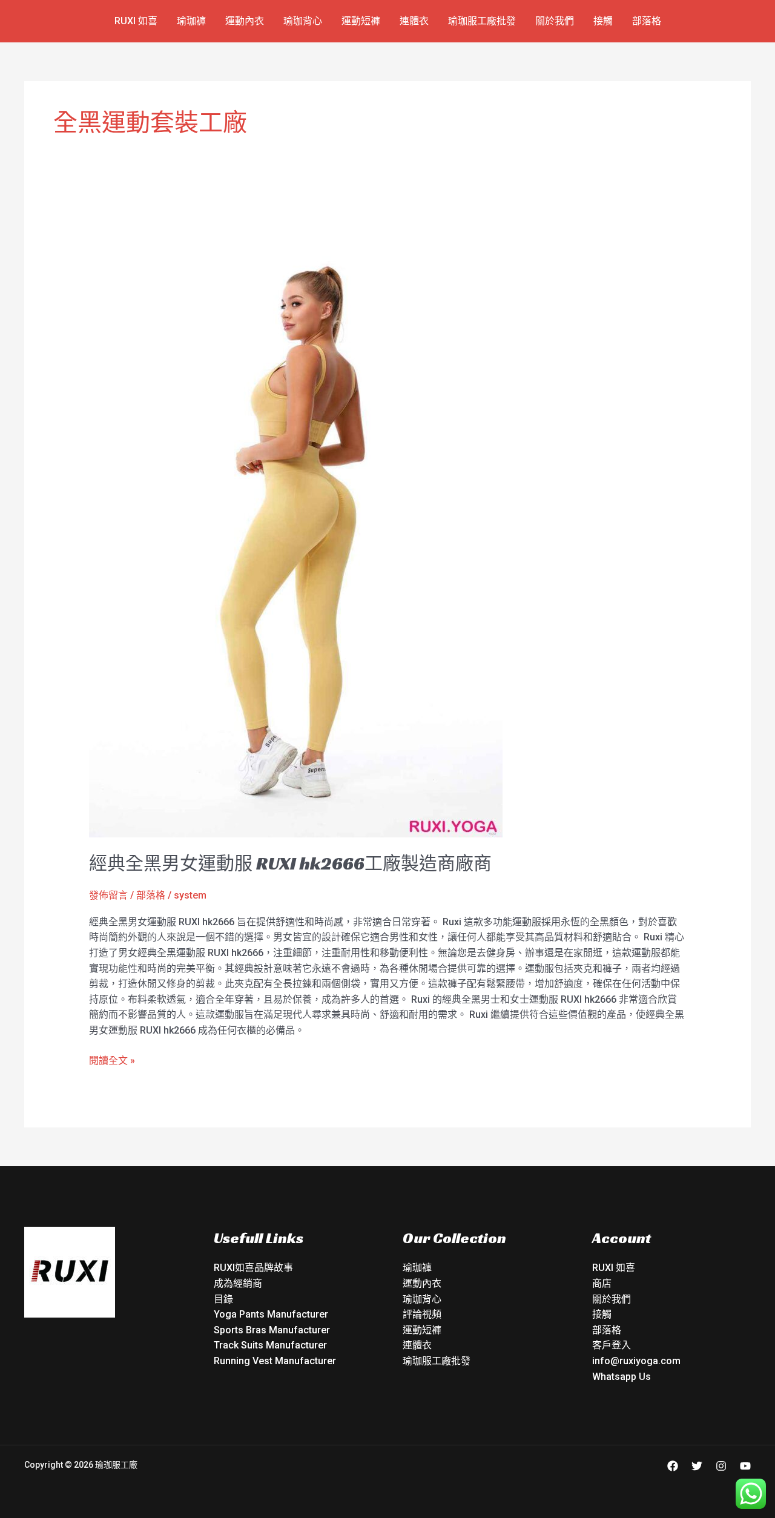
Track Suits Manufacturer (270, 1345)
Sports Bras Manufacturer (272, 1330)
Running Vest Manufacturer (275, 1361)
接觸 (603, 21)
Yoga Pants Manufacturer (271, 1314)
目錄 (223, 1299)
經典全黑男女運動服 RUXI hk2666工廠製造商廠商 (290, 863)
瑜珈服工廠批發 (482, 21)
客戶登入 (611, 1345)
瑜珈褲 (191, 21)
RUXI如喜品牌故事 (253, 1267)
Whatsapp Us (621, 1376)
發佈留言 (108, 895)
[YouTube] (745, 1465)
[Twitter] (696, 1465)
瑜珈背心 (302, 21)
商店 (602, 1283)
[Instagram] (721, 1465)
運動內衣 (244, 21)
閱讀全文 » (112, 1059)
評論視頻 (422, 1314)
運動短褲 (360, 21)
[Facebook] (672, 1465)
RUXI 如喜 (135, 21)
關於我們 (554, 21)
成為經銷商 (238, 1283)
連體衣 (414, 21)
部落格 (646, 21)
